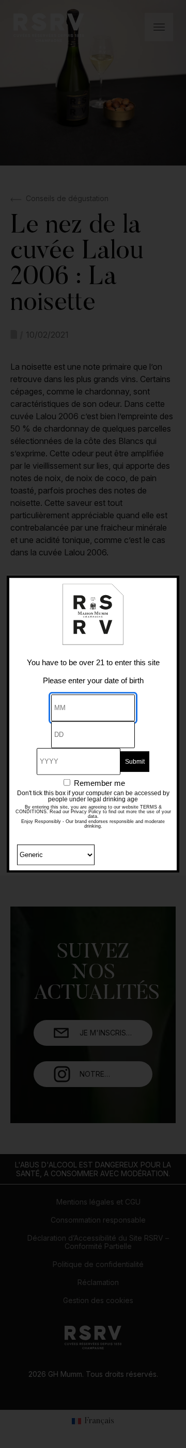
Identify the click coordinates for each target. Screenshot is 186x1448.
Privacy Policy (86, 811)
